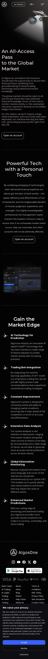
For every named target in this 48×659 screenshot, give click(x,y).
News (18, 589)
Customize (24, 654)
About (18, 586)
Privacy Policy (37, 596)
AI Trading (6, 589)
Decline (24, 648)
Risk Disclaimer (38, 599)
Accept (24, 642)
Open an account (12, 135)
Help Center (21, 599)
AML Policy (36, 592)
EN (31, 4)
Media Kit (20, 602)
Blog (18, 592)
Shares (19, 596)
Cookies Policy (38, 602)
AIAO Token (7, 586)
